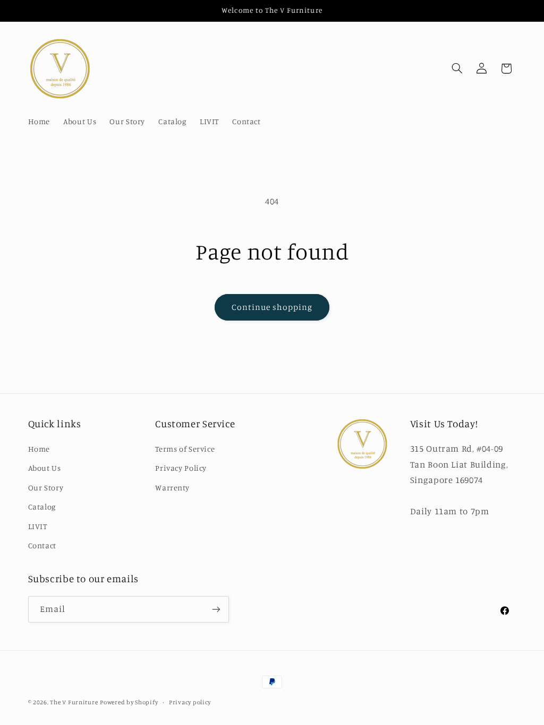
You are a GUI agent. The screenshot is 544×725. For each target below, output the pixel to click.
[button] (457, 68)
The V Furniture (74, 702)
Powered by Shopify (129, 702)
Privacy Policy (181, 467)
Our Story (46, 487)
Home (39, 448)
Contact (42, 545)
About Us (44, 467)
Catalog (42, 506)
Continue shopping (272, 307)
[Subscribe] (215, 609)
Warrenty (172, 487)
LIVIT (37, 526)
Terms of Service (185, 448)
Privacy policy (190, 702)
